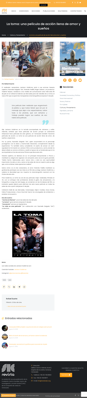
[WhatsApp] (24, 286)
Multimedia (62, 11)
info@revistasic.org (44, 381)
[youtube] (80, 80)
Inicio (13, 11)
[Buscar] (85, 11)
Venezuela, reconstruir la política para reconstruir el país (28, 344)
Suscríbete (65, 375)
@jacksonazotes (14, 273)
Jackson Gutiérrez (20, 269)
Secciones (36, 11)
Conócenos (24, 11)
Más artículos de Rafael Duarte (17, 306)
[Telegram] (19, 286)
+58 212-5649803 (61, 2)
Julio (9, 280)
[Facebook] (72, 2)
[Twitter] (75, 2)
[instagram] (75, 80)
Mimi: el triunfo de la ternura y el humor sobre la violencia (28, 336)
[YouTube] (80, 2)
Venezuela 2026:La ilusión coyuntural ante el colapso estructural (30, 327)
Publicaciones (49, 11)
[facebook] (65, 80)
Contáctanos (76, 11)
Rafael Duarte (9, 79)
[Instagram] (77, 2)
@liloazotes (24, 273)
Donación (43, 5)
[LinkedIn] (14, 286)
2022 (4, 280)
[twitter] (70, 80)
